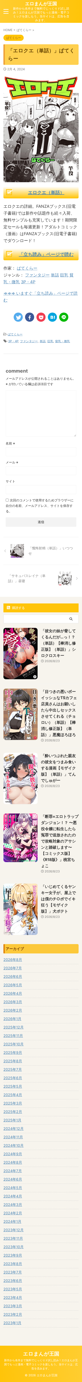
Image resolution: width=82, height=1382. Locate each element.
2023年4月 (12, 1297)
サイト (10, 481)
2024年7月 (12, 1171)
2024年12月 (13, 1128)
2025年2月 (12, 1111)
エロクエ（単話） (46, 192)
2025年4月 (12, 1094)
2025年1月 (12, 1120)
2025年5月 (12, 1086)
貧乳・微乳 (62, 341)
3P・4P (28, 281)
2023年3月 (12, 1306)
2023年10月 (13, 1247)
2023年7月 (12, 1272)
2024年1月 (12, 1221)
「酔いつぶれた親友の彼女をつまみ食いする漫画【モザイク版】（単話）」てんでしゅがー (58, 768)
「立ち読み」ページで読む (46, 254)
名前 (10, 443)
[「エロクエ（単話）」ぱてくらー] (52, 317)
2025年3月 (12, 1103)
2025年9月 (12, 1052)
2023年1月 (12, 1323)
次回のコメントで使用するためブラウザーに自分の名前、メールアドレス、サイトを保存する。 (40, 505)
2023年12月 (13, 1230)
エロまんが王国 (41, 3)
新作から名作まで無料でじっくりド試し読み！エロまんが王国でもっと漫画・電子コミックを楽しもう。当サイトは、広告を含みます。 (41, 1364)
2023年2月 (12, 1314)
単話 (55, 275)
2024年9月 (12, 1154)
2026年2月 (12, 1010)
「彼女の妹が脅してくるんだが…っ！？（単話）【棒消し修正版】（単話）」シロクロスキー (58, 643)
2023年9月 (12, 1255)
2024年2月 (12, 1213)
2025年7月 (12, 1069)
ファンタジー (37, 275)
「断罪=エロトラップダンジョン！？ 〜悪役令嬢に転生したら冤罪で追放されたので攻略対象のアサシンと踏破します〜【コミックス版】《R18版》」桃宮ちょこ (60, 841)
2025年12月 (13, 1027)
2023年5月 (12, 1289)
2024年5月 (12, 1187)
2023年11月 (13, 1238)
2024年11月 (13, 1137)
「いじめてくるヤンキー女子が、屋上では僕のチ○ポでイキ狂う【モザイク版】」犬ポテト (58, 898)
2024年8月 (12, 1162)
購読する (18, 608)
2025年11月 (13, 1035)
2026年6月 (12, 976)
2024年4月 (12, 1196)
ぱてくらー (27, 268)
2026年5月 (12, 985)
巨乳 (64, 275)
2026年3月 (12, 1002)
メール (12, 462)
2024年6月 (12, 1179)
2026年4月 (12, 993)
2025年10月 (13, 1044)
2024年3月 (12, 1204)
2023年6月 (12, 1280)
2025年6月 (12, 1078)
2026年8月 (12, 959)
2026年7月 (12, 968)
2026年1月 (12, 1018)
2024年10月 (13, 1145)
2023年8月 (12, 1263)
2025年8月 (12, 1061)
